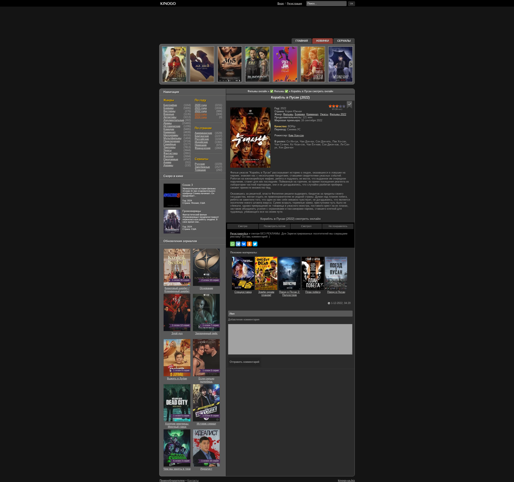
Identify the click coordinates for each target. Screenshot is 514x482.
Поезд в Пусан (336, 291)
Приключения (171, 141)
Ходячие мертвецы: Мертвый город (177, 423)
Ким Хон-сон (296, 135)
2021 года (201, 108)
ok (351, 3)
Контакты (193, 480)
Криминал (312, 114)
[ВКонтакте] (243, 244)
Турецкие (200, 169)
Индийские (201, 142)
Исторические (171, 126)
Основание (209, 287)
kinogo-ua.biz (346, 480)
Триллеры (169, 147)
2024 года (201, 117)
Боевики (300, 114)
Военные (168, 114)
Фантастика (170, 153)
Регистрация (294, 3)
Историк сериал (208, 422)
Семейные (169, 144)
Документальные (173, 120)
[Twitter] (255, 244)
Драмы (167, 123)
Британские (202, 136)
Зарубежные (202, 166)
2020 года (201, 105)
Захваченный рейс (207, 332)
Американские (203, 133)
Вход (280, 3)
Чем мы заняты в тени (177, 467)
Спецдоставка (243, 291)
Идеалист (209, 467)
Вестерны (169, 111)
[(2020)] (229, 64)
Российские (202, 139)
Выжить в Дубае (178, 377)
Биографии (170, 105)
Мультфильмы (172, 138)
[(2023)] (174, 64)
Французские (202, 148)
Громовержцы (192, 211)
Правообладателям (172, 480)
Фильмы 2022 (338, 114)
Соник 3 (188, 184)
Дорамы (168, 165)
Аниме (167, 162)
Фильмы (288, 114)
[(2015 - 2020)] (257, 64)
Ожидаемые (170, 159)
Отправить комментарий (244, 361)
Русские (200, 163)
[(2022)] (202, 64)
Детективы (169, 117)
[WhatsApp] (232, 244)
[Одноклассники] (249, 244)
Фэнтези (168, 156)
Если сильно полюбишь (209, 378)
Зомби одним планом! (266, 293)
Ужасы (324, 114)
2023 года (201, 114)
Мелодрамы (170, 135)
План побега (312, 291)
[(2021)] (285, 64)
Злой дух (180, 332)
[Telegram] (238, 244)
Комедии (168, 129)
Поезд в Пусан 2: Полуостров (289, 293)
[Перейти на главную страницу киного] (218, 3)
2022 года (201, 111)
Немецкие (201, 145)
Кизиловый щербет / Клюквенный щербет (177, 288)
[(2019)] (312, 64)
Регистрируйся (239, 233)
